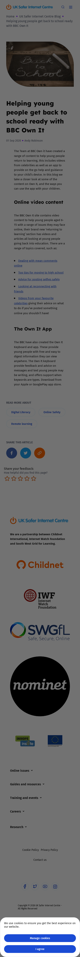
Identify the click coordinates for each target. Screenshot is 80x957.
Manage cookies (40, 938)
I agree (40, 949)
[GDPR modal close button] (72, 8)
